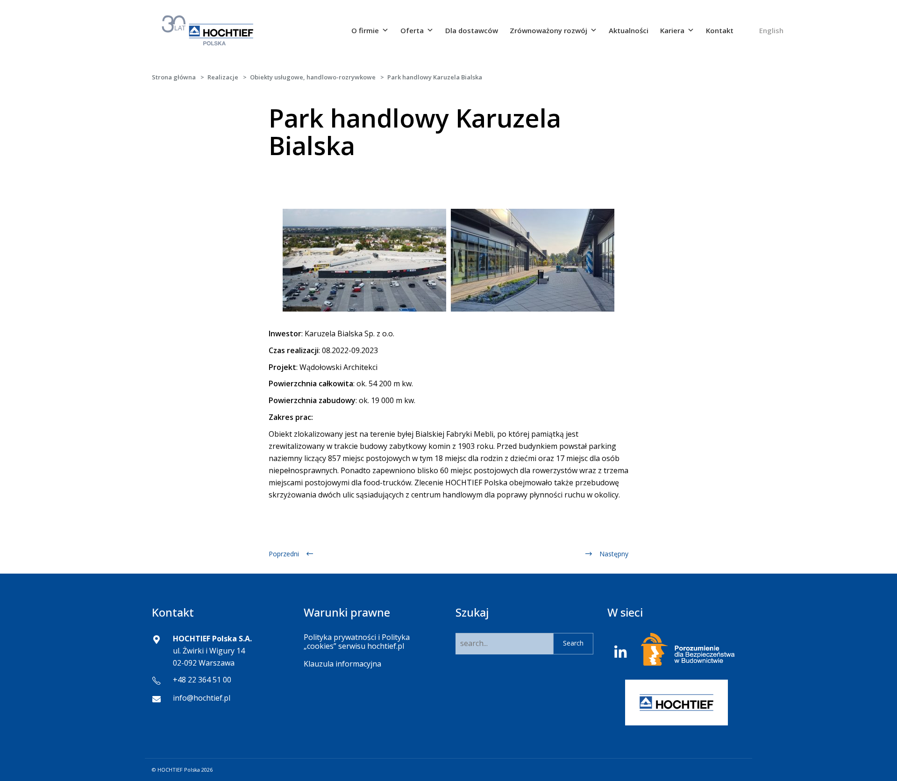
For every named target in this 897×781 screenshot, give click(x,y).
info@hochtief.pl (201, 698)
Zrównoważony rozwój (548, 30)
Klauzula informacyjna (342, 664)
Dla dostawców (471, 30)
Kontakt (719, 30)
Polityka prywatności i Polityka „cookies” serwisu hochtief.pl (357, 641)
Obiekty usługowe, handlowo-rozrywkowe (313, 77)
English (771, 30)
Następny (613, 553)
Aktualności (628, 30)
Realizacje (222, 77)
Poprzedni (284, 553)
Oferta (412, 30)
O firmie (365, 30)
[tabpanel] (364, 260)
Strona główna (174, 77)
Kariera (672, 30)
